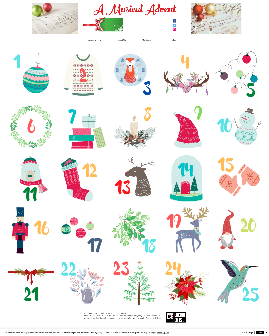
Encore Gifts (125, 313)
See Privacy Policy (163, 333)
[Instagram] (174, 29)
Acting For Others (153, 318)
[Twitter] (174, 25)
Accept (260, 333)
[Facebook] (174, 21)
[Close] (266, 332)
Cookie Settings (247, 333)
